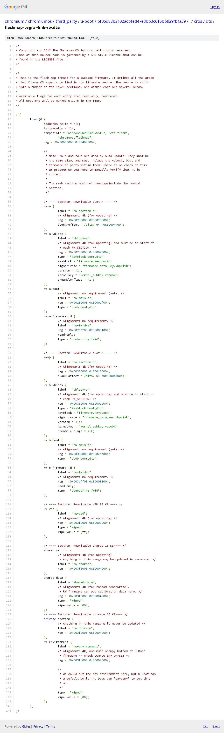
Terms (50, 726)
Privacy (38, 726)
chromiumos (40, 21)
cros (198, 21)
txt (205, 726)
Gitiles (26, 726)
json (216, 726)
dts (209, 21)
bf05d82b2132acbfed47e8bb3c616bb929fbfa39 (141, 21)
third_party (66, 21)
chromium (14, 21)
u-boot (87, 21)
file (94, 38)
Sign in (215, 7)
